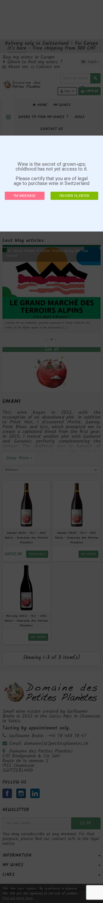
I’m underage (25, 196)
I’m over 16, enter (74, 196)
